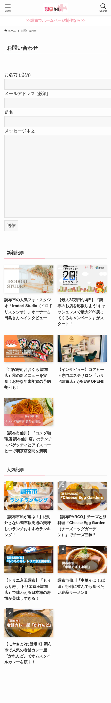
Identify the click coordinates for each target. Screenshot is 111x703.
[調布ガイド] (55, 7)
